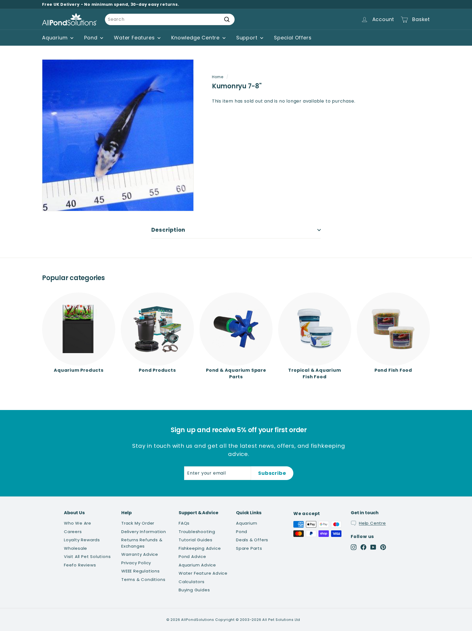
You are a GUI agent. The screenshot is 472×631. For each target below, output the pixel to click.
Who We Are (77, 523)
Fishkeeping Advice (200, 548)
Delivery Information (143, 531)
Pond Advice (192, 556)
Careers (73, 531)
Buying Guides (194, 590)
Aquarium (55, 37)
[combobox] (170, 19)
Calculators (192, 582)
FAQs (184, 523)
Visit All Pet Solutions (87, 556)
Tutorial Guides (196, 540)
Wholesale (75, 548)
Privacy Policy (136, 563)
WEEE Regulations (140, 571)
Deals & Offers (252, 540)
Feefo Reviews (80, 565)
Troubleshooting (197, 531)
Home (218, 77)
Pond (91, 37)
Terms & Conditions (143, 579)
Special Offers (292, 37)
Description (168, 230)
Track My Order (137, 523)
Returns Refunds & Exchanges (142, 543)
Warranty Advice (139, 554)
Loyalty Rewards (82, 540)
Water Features (135, 37)
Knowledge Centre (196, 37)
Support (247, 37)
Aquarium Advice (197, 565)
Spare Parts (249, 548)
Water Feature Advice (203, 573)
